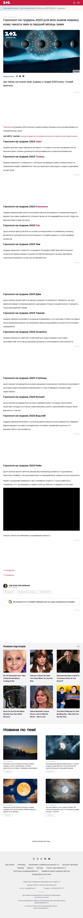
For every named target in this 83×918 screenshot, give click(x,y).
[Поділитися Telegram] (17, 76)
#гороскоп (9, 592)
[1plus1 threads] (37, 859)
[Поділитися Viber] (23, 76)
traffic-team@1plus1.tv (41, 908)
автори (40, 868)
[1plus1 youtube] (49, 858)
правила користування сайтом (56, 871)
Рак (38, 225)
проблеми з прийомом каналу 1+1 (44, 864)
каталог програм (70, 864)
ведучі (30, 868)
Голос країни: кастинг (11, 8)
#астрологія (45, 592)
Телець (40, 156)
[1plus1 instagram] (34, 859)
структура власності (56, 868)
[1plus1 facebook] (45, 859)
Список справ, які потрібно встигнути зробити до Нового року (48, 136)
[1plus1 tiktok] (41, 859)
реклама (21, 864)
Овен (39, 141)
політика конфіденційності (25, 871)
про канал (9, 864)
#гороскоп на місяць (26, 592)
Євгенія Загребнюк (19, 585)
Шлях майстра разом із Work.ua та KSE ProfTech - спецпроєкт (42, 8)
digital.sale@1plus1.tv (41, 902)
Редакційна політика (41, 874)
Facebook (9, 575)
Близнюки (42, 206)
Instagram (10, 570)
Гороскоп (7, 127)
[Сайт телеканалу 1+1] (6, 3)
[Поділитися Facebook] (20, 76)
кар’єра (20, 868)
